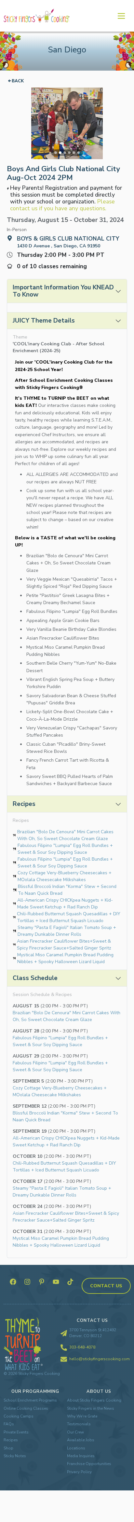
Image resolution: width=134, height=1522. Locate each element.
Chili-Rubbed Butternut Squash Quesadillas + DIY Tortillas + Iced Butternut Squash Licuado (68, 917)
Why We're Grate (82, 1416)
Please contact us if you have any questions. (62, 205)
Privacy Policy (79, 1472)
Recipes (11, 1440)
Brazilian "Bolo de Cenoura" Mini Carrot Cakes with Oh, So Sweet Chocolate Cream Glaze (65, 835)
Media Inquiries (81, 1456)
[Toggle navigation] (121, 15)
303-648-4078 (82, 1347)
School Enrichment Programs (30, 1400)
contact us (106, 1286)
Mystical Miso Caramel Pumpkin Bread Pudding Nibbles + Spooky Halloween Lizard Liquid (65, 958)
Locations (76, 1448)
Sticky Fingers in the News (90, 1408)
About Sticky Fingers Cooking (94, 1400)
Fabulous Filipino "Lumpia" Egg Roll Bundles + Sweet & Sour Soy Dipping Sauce (65, 848)
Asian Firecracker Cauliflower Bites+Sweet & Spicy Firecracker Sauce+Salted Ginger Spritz (64, 944)
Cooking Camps (19, 1416)
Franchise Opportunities (89, 1463)
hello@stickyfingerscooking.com (99, 1359)
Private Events (16, 1432)
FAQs (9, 1424)
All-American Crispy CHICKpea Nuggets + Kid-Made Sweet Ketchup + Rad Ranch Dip (65, 903)
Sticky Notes (15, 1456)
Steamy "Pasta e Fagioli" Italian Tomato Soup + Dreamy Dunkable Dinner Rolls (67, 930)
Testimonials (79, 1424)
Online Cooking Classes (26, 1408)
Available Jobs (80, 1440)
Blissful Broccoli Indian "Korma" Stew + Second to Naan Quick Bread (67, 889)
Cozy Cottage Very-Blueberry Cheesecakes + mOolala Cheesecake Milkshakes (65, 876)
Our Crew (75, 1432)
